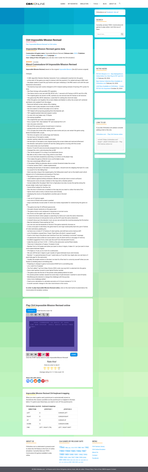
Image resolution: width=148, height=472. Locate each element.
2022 (73, 462)
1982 (87, 447)
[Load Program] (31, 354)
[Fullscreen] (27, 314)
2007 (79, 460)
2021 (70, 462)
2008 (82, 460)
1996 (69, 457)
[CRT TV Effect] (31, 314)
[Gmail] (46, 381)
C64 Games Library (98, 446)
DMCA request (106, 469)
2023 (76, 462)
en (55, 55)
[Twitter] (31, 381)
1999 (80, 457)
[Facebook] (28, 381)
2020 (68, 462)
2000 (84, 457)
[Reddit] (35, 381)
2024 (75, 53)
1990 (71, 454)
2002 (64, 460)
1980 (79, 447)
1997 (73, 457)
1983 (61, 451)
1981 (82, 447)
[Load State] (47, 314)
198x (66, 447)
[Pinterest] (43, 381)
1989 (66, 454)
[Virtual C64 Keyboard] (35, 354)
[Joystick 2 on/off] (47, 354)
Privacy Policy (89, 469)
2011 (60, 462)
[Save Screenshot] (35, 314)
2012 (63, 462)
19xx (61, 447)
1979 (75, 447)
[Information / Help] (27, 354)
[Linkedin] (39, 381)
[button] (120, 4)
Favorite (30, 311)
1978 (72, 447)
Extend (28, 55)
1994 (61, 457)
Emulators (84, 4)
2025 (82, 462)
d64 (45, 55)
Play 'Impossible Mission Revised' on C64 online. (41, 44)
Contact (94, 455)
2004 (71, 460)
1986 (78, 451)
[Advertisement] (58, 21)
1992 (81, 454)
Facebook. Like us (112, 12)
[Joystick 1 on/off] (39, 354)
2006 (77, 460)
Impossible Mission (65, 69)
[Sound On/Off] (39, 314)
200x (69, 447)
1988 (61, 454)
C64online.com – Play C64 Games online (109, 134)
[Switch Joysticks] (43, 354)
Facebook (95, 458)
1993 (85, 454)
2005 (74, 460)
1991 (76, 454)
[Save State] (43, 314)
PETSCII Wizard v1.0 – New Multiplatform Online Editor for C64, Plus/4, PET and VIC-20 (110, 76)
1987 (83, 451)
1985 (73, 451)
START (74, 354)
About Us (112, 4)
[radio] (44, 368)
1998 (76, 457)
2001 (61, 460)
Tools (95, 4)
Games (62, 4)
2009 (84, 460)
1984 (67, 451)
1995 (65, 457)
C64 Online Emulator (98, 449)
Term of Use (97, 469)
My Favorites (73, 4)
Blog (105, 4)
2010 (87, 460)
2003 (68, 460)
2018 (65, 462)
